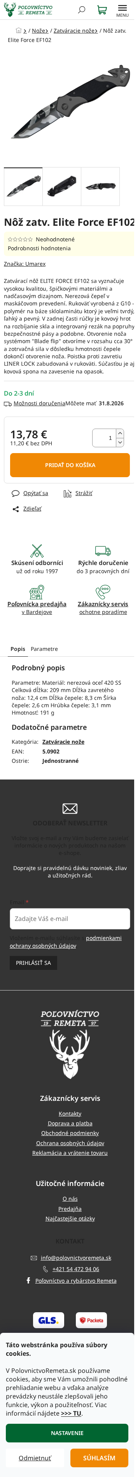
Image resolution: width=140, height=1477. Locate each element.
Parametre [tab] (44, 648)
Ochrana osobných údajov (70, 1143)
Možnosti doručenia (39, 403)
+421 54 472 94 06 (75, 1269)
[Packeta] (91, 1320)
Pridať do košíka (70, 465)
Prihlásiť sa (33, 962)
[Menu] (122, 9)
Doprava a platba (70, 1123)
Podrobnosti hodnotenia (39, 248)
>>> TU (71, 1413)
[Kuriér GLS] (48, 1320)
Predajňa (70, 1208)
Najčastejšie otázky (70, 1218)
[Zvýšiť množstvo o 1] (120, 433)
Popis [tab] (17, 648)
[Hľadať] (81, 9)
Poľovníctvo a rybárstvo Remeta (76, 1280)
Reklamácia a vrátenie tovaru (70, 1152)
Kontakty (70, 1113)
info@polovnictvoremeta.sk (76, 1257)
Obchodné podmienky (70, 1133)
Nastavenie (67, 1433)
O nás (70, 1198)
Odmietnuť (35, 1458)
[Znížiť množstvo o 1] (120, 442)
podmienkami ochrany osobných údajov (66, 941)
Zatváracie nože (63, 741)
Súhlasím (99, 1458)
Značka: (25, 263)
